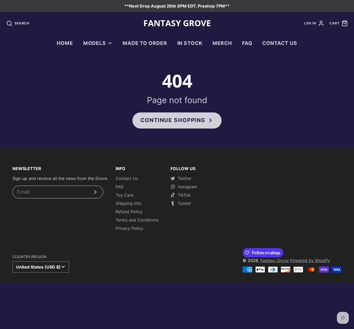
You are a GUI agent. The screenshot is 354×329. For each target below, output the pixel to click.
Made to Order (145, 43)
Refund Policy (129, 211)
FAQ (247, 43)
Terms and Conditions (137, 220)
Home (65, 43)
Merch (222, 43)
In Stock (190, 43)
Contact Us (279, 43)
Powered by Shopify (310, 260)
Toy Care (124, 195)
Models (94, 43)
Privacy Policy (129, 228)
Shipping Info (128, 203)
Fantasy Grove (274, 260)
